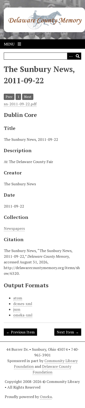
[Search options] (70, 56)
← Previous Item (20, 332)
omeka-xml (22, 315)
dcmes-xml (22, 303)
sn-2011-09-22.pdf (20, 103)
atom (17, 298)
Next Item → (68, 332)
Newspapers (14, 228)
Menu (9, 44)
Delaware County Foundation (52, 369)
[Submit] (77, 56)
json (16, 309)
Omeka (46, 396)
